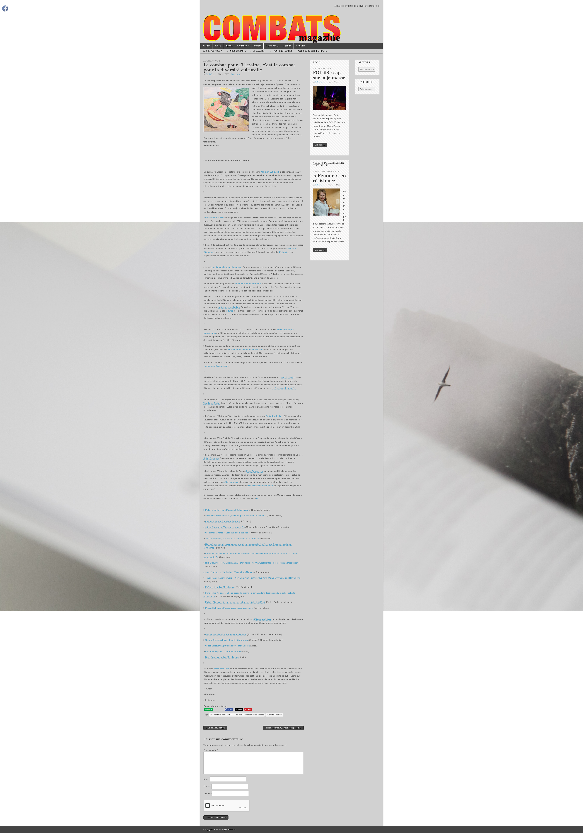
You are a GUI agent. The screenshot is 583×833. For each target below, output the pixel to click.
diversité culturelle (274, 715)
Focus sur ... (327, 69)
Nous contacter (238, 51)
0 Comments (236, 74)
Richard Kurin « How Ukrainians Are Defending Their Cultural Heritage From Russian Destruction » (252, 563)
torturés (229, 311)
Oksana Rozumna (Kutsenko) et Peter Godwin (227, 645)
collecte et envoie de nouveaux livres (246, 349)
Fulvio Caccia (211, 74)
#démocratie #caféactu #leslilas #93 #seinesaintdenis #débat (237, 715)
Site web (207, 793)
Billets (218, 46)
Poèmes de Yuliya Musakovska (220, 587)
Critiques (242, 46)
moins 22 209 (286, 377)
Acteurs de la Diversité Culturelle (328, 172)
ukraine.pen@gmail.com (216, 366)
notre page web (221, 668)
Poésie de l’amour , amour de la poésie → (283, 728)
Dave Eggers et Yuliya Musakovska (222, 657)
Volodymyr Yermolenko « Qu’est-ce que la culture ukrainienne (234, 515)
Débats (257, 46)
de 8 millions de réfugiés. (284, 388)
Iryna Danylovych (254, 471)
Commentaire (210, 750)
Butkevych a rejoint (214, 217)
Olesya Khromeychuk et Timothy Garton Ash (226, 640)
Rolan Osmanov (211, 458)
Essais (229, 46)
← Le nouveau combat (215, 728)
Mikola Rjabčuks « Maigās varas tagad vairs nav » (229, 608)
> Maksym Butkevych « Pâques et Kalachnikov (225, 510)
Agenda (287, 46)
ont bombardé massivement (247, 283)
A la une (207, 61)
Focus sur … (272, 46)
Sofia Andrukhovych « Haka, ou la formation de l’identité (232, 538)
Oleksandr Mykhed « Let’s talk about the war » (227, 532)
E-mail (207, 786)
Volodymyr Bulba (211, 403)
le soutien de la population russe (226, 267)
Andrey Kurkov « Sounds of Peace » (222, 521)
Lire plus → (320, 145)
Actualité (300, 46)
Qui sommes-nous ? (212, 51)
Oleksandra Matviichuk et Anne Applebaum (225, 634)
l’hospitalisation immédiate (260, 485)
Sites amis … (259, 51)
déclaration (284, 252)
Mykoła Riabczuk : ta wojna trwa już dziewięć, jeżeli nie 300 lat (235, 602)
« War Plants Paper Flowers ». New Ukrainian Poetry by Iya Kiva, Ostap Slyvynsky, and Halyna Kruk (253, 578)
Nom (206, 779)
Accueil (206, 46)
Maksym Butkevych (270, 172)
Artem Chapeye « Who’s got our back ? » (225, 527)
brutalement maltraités (229, 307)
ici (257, 498)
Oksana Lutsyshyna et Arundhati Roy (223, 651)
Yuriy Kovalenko (273, 416)
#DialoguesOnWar (262, 619)
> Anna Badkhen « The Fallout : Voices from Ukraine (228, 572)
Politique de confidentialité (312, 51)
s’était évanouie (231, 482)
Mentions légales (282, 51)
